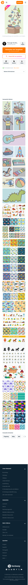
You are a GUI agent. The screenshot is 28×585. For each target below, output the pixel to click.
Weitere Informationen (9, 71)
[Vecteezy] (2, 2)
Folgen (22, 44)
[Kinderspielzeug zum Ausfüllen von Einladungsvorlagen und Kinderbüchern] (6, 108)
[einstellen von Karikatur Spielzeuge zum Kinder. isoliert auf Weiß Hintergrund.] (13, 432)
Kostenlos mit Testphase (14, 50)
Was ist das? (16, 68)
